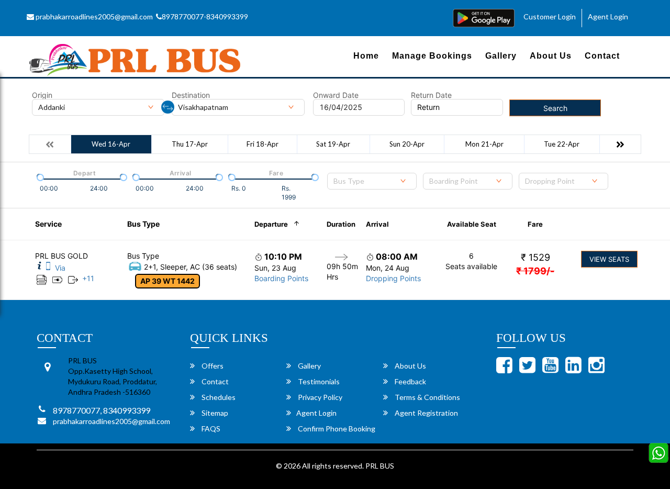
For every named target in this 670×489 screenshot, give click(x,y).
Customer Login (549, 16)
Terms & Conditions (426, 397)
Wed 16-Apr (111, 144)
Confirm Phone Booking (335, 428)
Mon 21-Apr (484, 144)
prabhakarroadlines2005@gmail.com (93, 16)
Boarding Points (281, 278)
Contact (602, 55)
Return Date (431, 95)
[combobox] (371, 181)
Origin (42, 95)
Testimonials (318, 381)
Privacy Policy (319, 397)
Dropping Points (393, 278)
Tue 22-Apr (561, 144)
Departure (271, 224)
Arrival (377, 224)
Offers (212, 365)
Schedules (218, 397)
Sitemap (214, 412)
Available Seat (471, 224)
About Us (551, 55)
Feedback (409, 381)
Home (366, 55)
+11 (88, 278)
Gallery (501, 55)
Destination (191, 95)
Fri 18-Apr (262, 144)
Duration (341, 224)
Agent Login (608, 16)
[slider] (39, 176)
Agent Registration (425, 412)
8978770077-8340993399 (205, 16)
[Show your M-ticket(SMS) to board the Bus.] (48, 267)
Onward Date (336, 95)
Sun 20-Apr (407, 144)
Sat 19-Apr (333, 144)
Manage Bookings (432, 55)
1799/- (535, 270)
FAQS (210, 428)
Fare (535, 224)
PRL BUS (379, 465)
